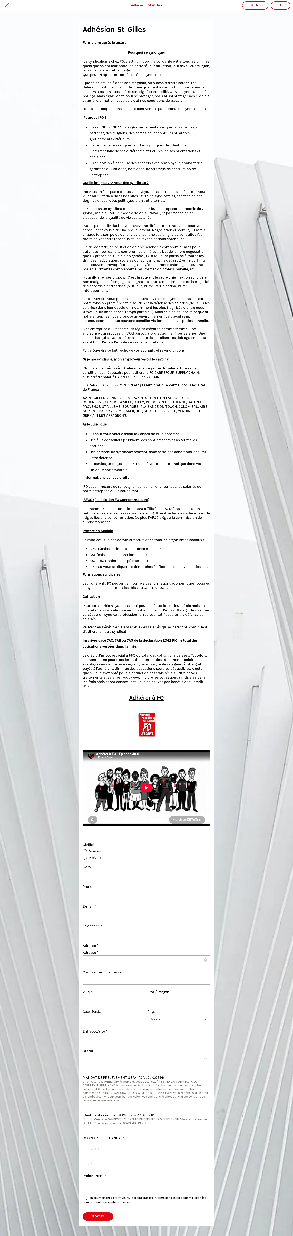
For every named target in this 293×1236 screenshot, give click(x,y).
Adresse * (90, 952)
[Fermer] (7, 5)
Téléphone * (92, 926)
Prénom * (90, 886)
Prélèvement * (94, 1176)
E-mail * (89, 906)
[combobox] (175, 1019)
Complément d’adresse (102, 972)
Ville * (87, 992)
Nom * (88, 867)
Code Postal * (94, 1011)
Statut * (89, 1051)
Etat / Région (158, 992)
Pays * (153, 1011)
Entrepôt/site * (95, 1031)
